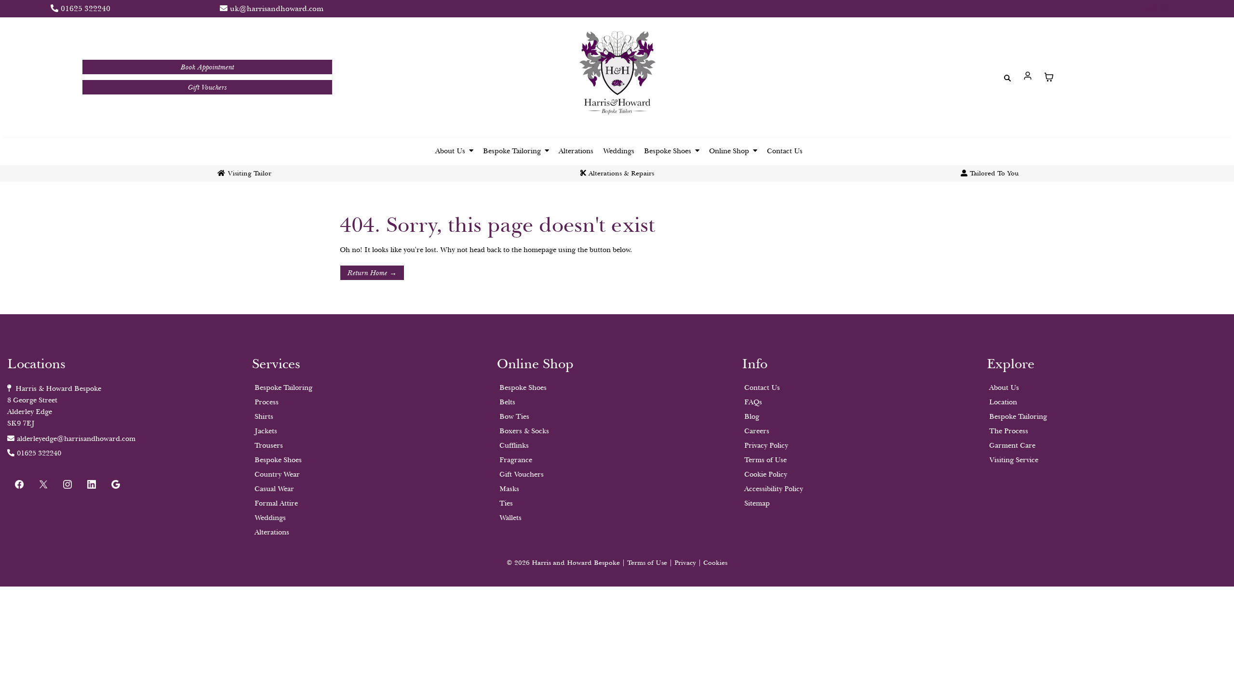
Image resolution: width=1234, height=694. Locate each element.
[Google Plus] (116, 484)
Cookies (715, 563)
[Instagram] (67, 484)
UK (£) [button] (1158, 8)
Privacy (686, 563)
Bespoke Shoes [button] (668, 151)
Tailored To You (994, 173)
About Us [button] (451, 151)
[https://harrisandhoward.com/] (617, 74)
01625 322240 (85, 8)
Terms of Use (647, 563)
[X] (43, 484)
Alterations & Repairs (621, 173)
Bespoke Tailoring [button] (513, 151)
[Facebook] (19, 484)
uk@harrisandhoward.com (276, 8)
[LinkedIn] (92, 484)
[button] (1027, 77)
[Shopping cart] (1049, 77)
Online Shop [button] (730, 151)
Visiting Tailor (249, 173)
